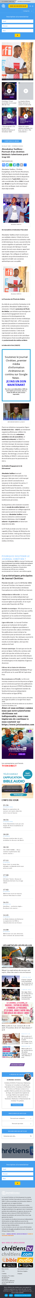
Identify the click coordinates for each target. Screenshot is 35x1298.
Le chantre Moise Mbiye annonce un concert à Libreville (24, 102)
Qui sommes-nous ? (23, 1269)
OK (6, 1295)
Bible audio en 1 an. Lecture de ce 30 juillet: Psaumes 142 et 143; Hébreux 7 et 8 (27, 1053)
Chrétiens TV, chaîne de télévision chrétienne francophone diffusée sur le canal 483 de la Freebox (8, 1280)
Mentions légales (23, 1271)
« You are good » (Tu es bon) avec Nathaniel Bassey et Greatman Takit (8, 129)
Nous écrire (5, 1269)
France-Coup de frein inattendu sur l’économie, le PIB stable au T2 (27, 982)
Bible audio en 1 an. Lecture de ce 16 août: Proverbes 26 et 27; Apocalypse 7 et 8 (17, 1028)
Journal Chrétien (25, 561)
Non (11, 1295)
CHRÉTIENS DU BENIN (11, 141)
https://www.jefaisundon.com (18, 724)
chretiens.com (12, 705)
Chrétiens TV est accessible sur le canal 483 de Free (9, 102)
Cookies (4, 1273)
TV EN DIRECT (9, 766)
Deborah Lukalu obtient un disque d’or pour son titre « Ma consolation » (25, 129)
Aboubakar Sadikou (17, 1064)
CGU (3, 1271)
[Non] (33, 1291)
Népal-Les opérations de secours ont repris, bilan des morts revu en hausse (16, 971)
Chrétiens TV (25, 670)
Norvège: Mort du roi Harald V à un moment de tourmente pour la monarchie (27, 995)
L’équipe (20, 1273)
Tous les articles (17, 1104)
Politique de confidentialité (23, 1295)
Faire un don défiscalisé (18, 6)
